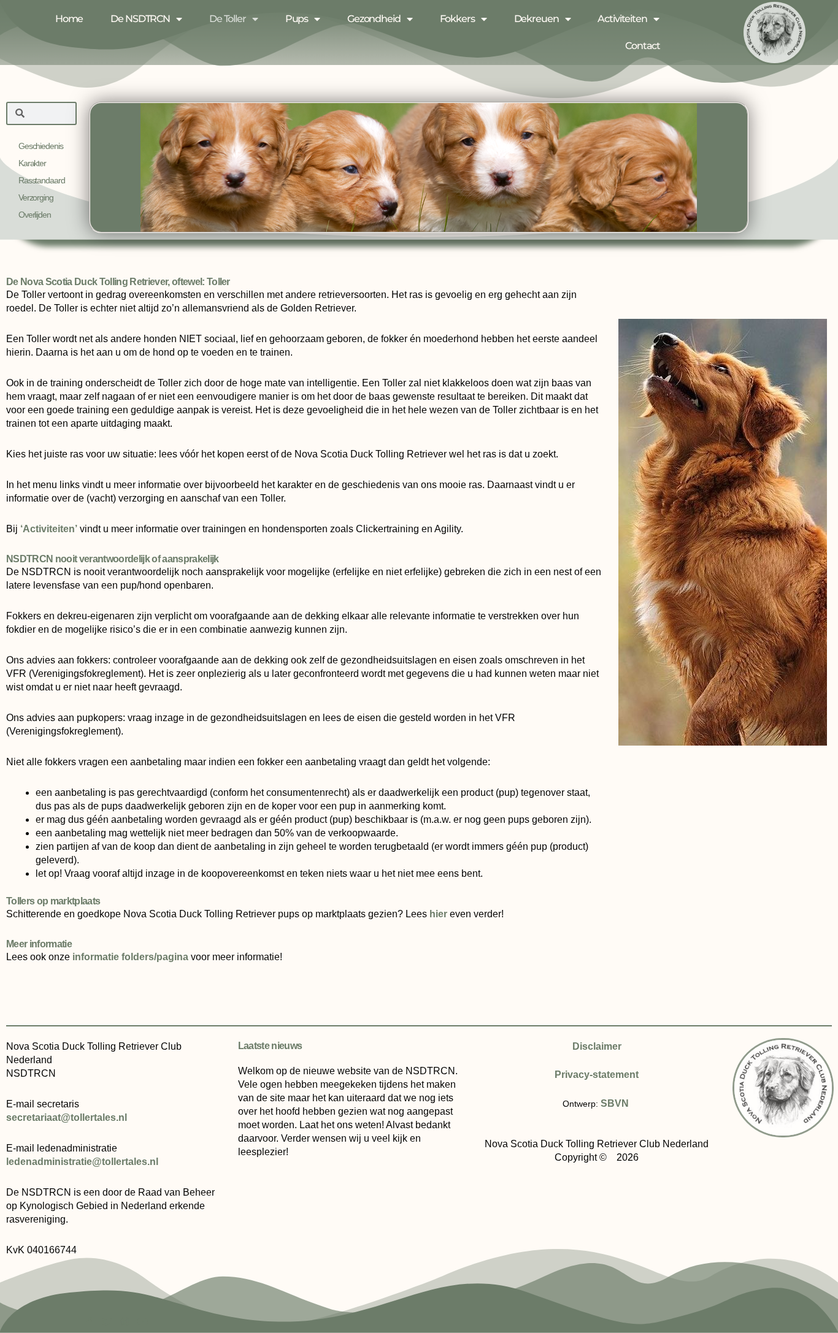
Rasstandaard (41, 180)
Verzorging (35, 197)
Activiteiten (622, 19)
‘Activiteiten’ (48, 529)
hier (438, 914)
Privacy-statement (597, 1074)
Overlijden (34, 215)
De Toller (227, 19)
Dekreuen (536, 19)
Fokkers (457, 19)
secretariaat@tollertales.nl (66, 1117)
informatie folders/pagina (130, 957)
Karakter (32, 163)
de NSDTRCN (140, 19)
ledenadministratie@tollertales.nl (82, 1161)
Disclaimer (596, 1046)
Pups (296, 19)
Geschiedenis (40, 146)
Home (69, 19)
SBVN (615, 1103)
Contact (642, 46)
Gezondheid (374, 19)
